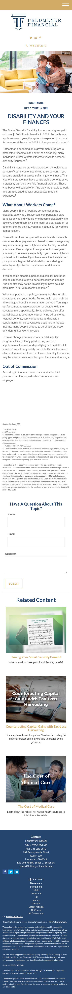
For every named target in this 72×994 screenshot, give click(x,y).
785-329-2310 (38, 45)
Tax (36, 896)
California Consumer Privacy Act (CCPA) (22, 957)
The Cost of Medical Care (36, 806)
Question (11, 554)
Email (11, 534)
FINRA (28, 973)
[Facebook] (40, 38)
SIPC (34, 973)
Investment (36, 886)
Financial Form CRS (14, 916)
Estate (36, 890)
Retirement (36, 883)
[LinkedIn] (35, 38)
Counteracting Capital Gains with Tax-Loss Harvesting (36, 728)
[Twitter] (31, 38)
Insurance (36, 893)
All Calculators (36, 913)
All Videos (36, 910)
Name (11, 514)
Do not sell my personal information (48, 960)
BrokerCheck (60, 921)
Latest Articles (36, 906)
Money (36, 900)
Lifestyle (36, 903)
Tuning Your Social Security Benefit (36, 657)
